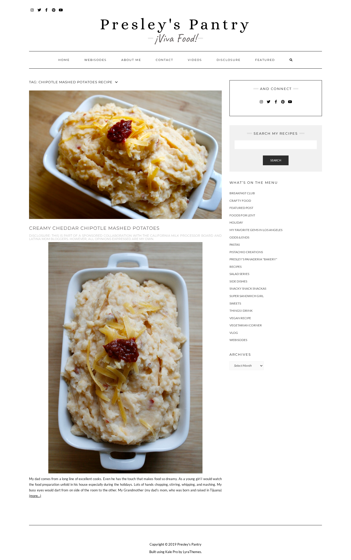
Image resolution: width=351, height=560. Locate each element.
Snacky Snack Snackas (247, 288)
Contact (164, 60)
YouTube (61, 12)
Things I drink (241, 311)
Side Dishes (238, 281)
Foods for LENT (242, 215)
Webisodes (95, 60)
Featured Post (241, 208)
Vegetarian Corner (245, 325)
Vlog (233, 333)
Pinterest (54, 12)
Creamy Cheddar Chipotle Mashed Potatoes (94, 228)
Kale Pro (171, 552)
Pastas (234, 244)
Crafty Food (240, 201)
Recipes (235, 267)
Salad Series (239, 274)
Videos (195, 60)
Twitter (39, 12)
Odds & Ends (239, 237)
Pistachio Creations (246, 252)
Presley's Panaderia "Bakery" (253, 259)
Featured (265, 60)
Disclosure (229, 60)
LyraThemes (192, 552)
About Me (131, 60)
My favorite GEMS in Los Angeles (255, 230)
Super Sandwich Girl (246, 296)
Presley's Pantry (175, 24)
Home (64, 60)
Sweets (235, 303)
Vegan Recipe (240, 318)
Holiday (236, 222)
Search (275, 160)
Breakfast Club (242, 193)
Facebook (46, 12)
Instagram (32, 12)
